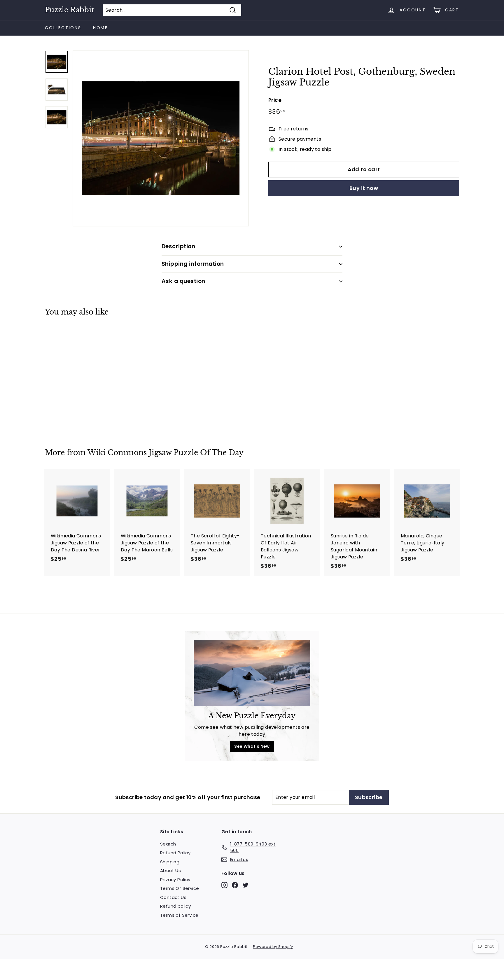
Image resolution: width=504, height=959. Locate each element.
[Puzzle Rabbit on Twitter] (245, 884)
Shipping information (193, 264)
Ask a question (183, 281)
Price (274, 99)
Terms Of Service (179, 888)
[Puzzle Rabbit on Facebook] (235, 884)
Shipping (169, 862)
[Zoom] (161, 138)
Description (178, 246)
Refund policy (175, 906)
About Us (170, 870)
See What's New (252, 746)
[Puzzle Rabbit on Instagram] (224, 884)
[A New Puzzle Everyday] (252, 673)
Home (100, 28)
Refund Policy (175, 853)
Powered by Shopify (273, 946)
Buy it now (363, 188)
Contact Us (173, 897)
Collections (63, 28)
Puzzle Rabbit (69, 10)
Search (168, 844)
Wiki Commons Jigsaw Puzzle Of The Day (166, 452)
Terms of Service (179, 915)
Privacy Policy (175, 879)
